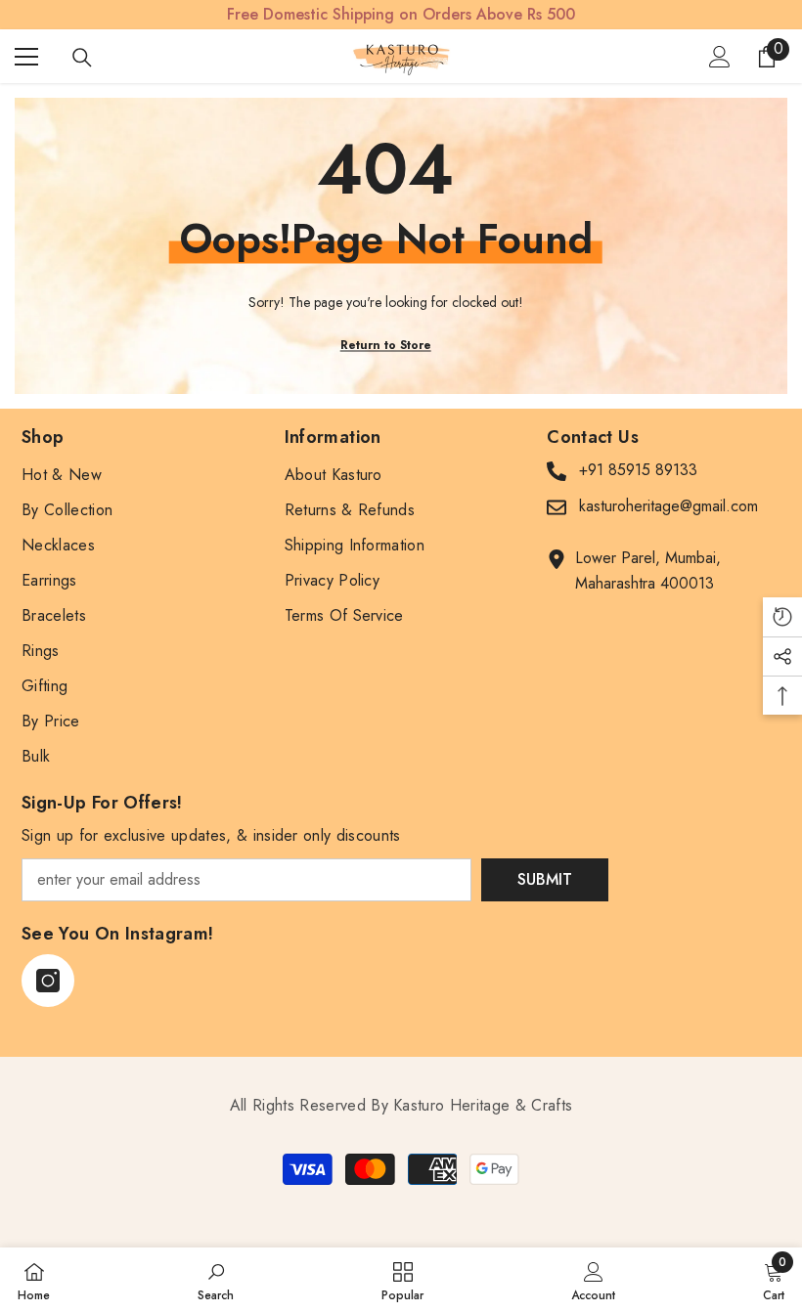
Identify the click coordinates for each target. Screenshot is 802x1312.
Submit (544, 879)
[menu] (26, 56)
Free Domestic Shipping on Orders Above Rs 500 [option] (401, 14)
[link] (216, 1279)
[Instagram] (48, 980)
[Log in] (720, 56)
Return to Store (385, 345)
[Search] (82, 57)
